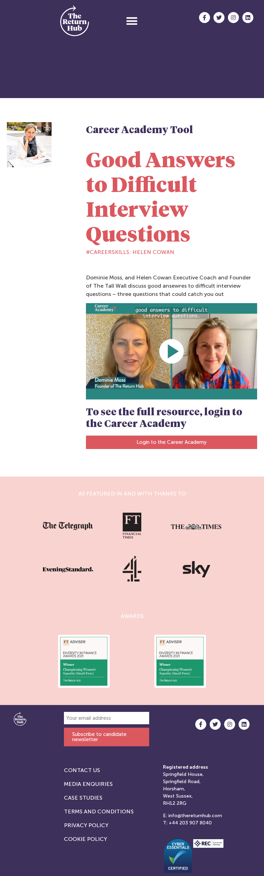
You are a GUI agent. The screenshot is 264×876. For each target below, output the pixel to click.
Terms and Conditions (99, 811)
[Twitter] (218, 17)
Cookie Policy (85, 839)
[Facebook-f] (204, 17)
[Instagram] (233, 17)
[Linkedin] (247, 17)
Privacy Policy (86, 825)
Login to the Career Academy (171, 442)
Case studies (83, 797)
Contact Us (82, 770)
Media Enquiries (88, 784)
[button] (132, 21)
